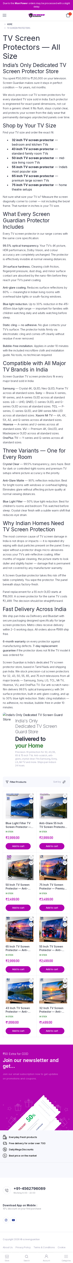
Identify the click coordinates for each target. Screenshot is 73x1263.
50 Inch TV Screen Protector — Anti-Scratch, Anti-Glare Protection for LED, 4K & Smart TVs (18, 886)
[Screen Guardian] (36, 15)
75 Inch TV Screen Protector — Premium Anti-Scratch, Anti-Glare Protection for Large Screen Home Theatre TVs (53, 886)
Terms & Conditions (44, 1247)
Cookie (62, 1247)
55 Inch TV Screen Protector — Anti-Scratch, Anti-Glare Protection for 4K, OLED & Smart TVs (51, 948)
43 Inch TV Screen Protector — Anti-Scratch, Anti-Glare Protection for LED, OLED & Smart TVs (18, 1010)
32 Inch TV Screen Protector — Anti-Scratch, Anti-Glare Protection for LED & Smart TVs (52, 1010)
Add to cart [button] (18, 846)
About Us (8, 1247)
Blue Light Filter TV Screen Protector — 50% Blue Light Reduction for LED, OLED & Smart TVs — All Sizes (19, 825)
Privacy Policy (23, 1247)
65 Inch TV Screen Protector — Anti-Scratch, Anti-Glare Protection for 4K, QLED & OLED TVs (18, 948)
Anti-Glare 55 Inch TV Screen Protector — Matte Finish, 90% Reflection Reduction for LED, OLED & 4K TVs (53, 825)
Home (9, 24)
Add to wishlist (31, 801)
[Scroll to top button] (67, 1248)
